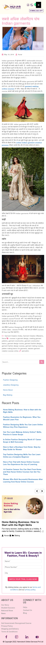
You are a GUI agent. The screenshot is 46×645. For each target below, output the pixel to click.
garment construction (16, 341)
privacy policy (30, 589)
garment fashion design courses (13, 346)
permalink (25, 351)
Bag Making (7, 395)
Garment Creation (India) (13, 336)
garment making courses (34, 346)
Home (4, 338)
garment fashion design (33, 343)
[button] (36, 10)
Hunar (20, 54)
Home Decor (8, 390)
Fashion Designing (10, 380)
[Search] (41, 362)
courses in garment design (19, 338)
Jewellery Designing (11, 385)
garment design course (15, 343)
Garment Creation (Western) (33, 336)
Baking (17, 535)
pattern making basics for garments (14, 348)
